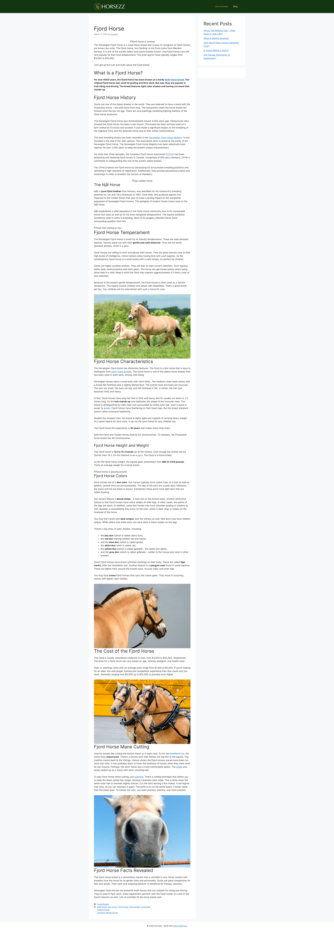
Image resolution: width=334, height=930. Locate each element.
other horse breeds (121, 371)
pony (140, 455)
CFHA (170, 154)
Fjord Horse (123, 907)
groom (107, 408)
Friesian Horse (103, 910)
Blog (235, 6)
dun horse (112, 907)
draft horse (102, 907)
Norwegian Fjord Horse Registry (165, 137)
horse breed (134, 907)
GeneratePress (180, 926)
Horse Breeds (221, 6)
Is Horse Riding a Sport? (216, 50)
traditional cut (177, 753)
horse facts (146, 907)
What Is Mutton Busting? (216, 38)
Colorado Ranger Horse (107, 912)
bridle (179, 767)
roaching (138, 776)
